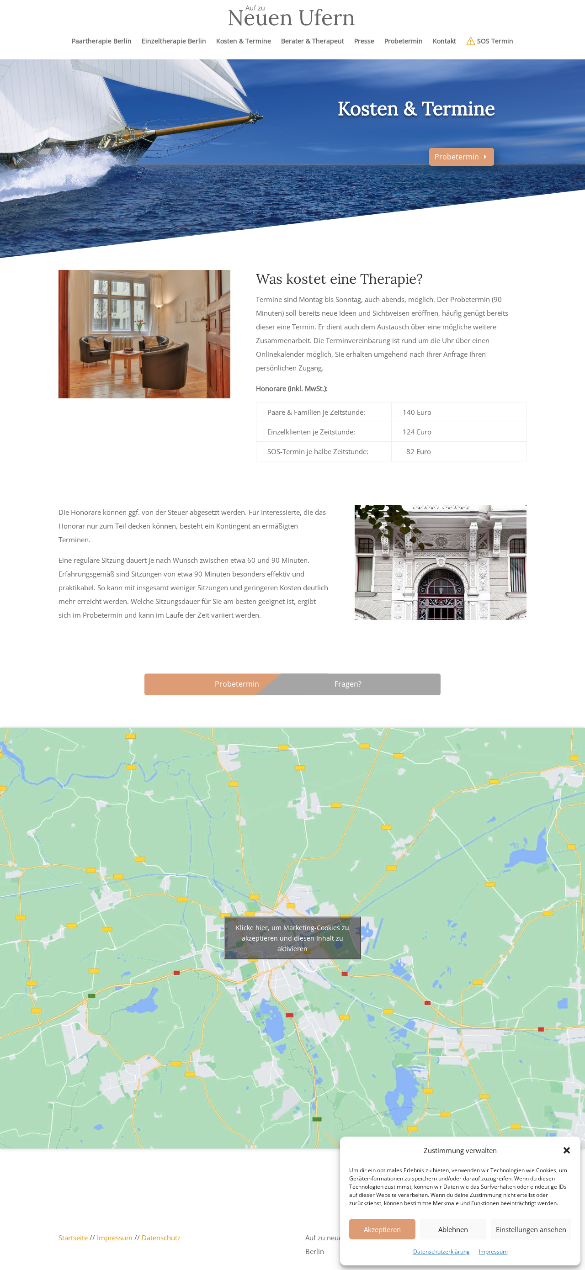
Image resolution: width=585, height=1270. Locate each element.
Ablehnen (453, 1229)
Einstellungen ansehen (531, 1229)
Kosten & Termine (243, 41)
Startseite (73, 1237)
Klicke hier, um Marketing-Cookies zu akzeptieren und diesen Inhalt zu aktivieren (292, 938)
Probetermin (403, 41)
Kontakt (444, 41)
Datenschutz (161, 1237)
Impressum (493, 1251)
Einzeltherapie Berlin (174, 41)
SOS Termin (494, 41)
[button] (566, 1150)
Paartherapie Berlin (102, 41)
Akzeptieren (382, 1229)
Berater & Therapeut (312, 41)
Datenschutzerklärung (441, 1251)
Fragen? (348, 684)
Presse (364, 41)
